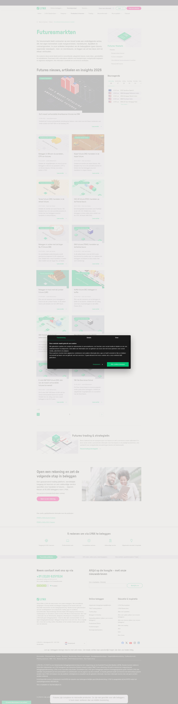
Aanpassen (96, 364)
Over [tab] (116, 337)
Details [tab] (89, 337)
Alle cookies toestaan (118, 364)
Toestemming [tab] (61, 337)
